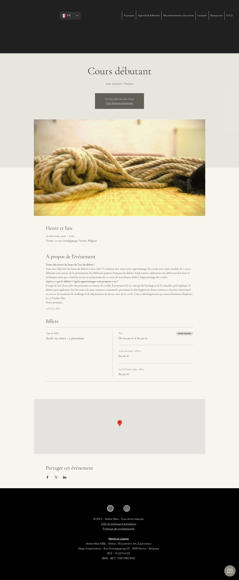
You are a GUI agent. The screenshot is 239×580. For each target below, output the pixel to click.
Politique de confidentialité (118, 528)
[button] (178, 15)
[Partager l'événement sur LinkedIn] (64, 477)
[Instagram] (110, 508)
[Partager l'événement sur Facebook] (47, 477)
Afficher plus (53, 308)
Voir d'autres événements (119, 103)
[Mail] (126, 508)
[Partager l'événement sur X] (56, 477)
